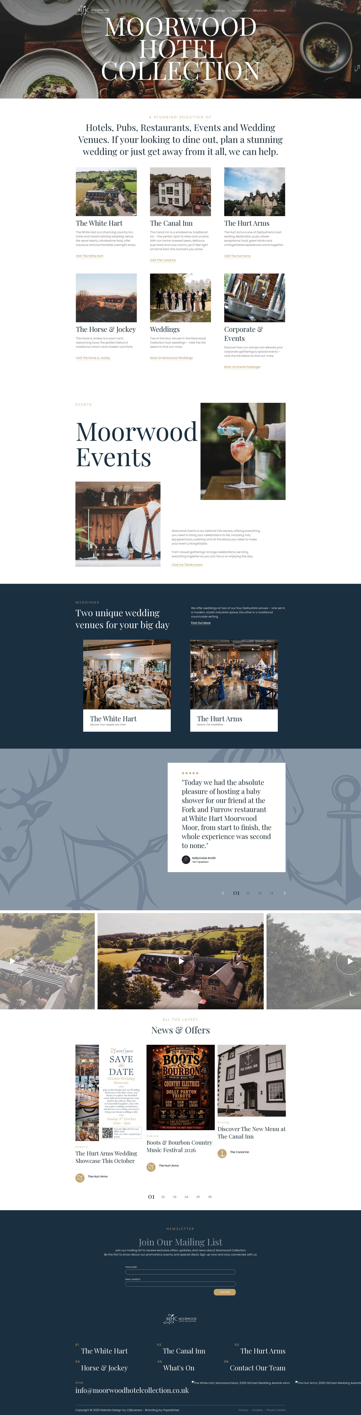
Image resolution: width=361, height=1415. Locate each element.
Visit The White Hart (89, 256)
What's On (260, 11)
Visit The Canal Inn (163, 260)
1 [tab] (238, 892)
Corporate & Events (243, 333)
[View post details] (109, 1093)
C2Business (134, 1410)
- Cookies (256, 1410)
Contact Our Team (258, 1367)
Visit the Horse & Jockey (93, 358)
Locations (179, 11)
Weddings (218, 11)
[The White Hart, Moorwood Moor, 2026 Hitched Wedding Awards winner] (241, 1383)
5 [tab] (199, 1197)
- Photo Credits (275, 1410)
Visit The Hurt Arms (237, 256)
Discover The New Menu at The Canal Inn (251, 1132)
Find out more (201, 623)
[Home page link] (92, 10)
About (199, 11)
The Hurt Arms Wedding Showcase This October (106, 1156)
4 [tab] (272, 893)
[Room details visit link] (127, 674)
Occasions (239, 11)
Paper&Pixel (171, 1410)
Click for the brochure (187, 565)
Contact (280, 11)
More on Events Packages (242, 367)
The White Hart (99, 222)
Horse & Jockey (104, 1367)
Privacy (243, 1410)
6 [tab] (211, 1197)
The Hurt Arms (246, 222)
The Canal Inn (171, 222)
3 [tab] (260, 893)
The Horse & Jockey (106, 329)
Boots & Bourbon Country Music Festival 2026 (179, 1145)
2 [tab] (249, 893)
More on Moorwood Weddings (171, 358)
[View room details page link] (106, 191)
